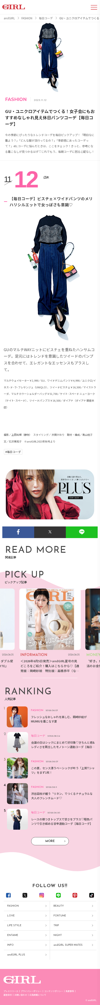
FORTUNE (59, 916)
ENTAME (12, 935)
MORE (50, 841)
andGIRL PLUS (16, 955)
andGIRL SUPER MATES (68, 945)
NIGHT (57, 935)
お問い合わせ (20, 995)
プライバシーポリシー (31, 991)
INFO (10, 945)
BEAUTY (58, 906)
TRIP (56, 925)
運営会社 (7, 995)
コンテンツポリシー (53, 991)
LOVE (11, 916)
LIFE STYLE (14, 925)
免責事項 (70, 991)
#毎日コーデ (13, 451)
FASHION (13, 906)
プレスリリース (10, 991)
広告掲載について (38, 995)
